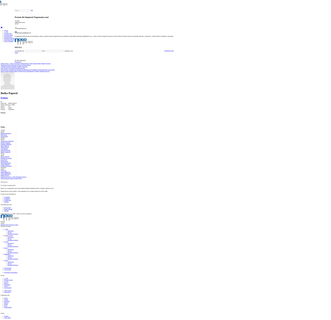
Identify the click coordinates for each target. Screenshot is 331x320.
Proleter (4, 98)
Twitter (16, 225)
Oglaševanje (7, 200)
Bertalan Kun (4, 161)
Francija (48, 63)
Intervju (16, 71)
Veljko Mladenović (6, 174)
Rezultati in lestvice (9, 38)
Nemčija (43, 63)
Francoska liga (43, 70)
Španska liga (20, 70)
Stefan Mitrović (5, 146)
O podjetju (7, 197)
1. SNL (6, 32)
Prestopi (6, 316)
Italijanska (14, 66)
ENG (326, 3)
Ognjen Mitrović (5, 164)
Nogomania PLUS (9, 40)
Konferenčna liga (20, 68)
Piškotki (6, 211)
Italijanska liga (28, 70)
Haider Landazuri (5, 142)
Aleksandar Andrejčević (7, 141)
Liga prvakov (16, 63)
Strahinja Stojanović (6, 166)
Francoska (24, 66)
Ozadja (6, 71)
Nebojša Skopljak (5, 150)
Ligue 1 (6, 260)
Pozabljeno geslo (169, 51)
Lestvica (19, 65)
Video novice (7, 290)
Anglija (31, 63)
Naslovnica (4, 65)
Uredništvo (7, 198)
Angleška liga (12, 70)
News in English (8, 41)
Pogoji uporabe (8, 209)
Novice (6, 30)
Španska (8, 66)
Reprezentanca (8, 36)
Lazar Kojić (4, 160)
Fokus (2, 71)
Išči (32, 10)
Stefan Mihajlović (5, 172)
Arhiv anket (7, 318)
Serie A (6, 248)
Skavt (24, 71)
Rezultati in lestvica (13, 234)
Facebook (11, 225)
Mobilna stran (4, 225)
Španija (35, 63)
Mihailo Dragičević (6, 133)
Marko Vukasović (5, 152)
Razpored (14, 65)
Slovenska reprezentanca (11, 272)
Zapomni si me (69, 51)
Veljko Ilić (3, 170)
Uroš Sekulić (4, 149)
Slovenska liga (5, 70)
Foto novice (7, 292)
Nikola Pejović (5, 147)
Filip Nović (4, 135)
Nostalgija (42, 71)
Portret (21, 71)
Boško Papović (5, 175)
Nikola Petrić (4, 136)
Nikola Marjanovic (6, 163)
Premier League (8, 235)
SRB (323, 3)
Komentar (11, 71)
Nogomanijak (30, 71)
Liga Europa (11, 68)
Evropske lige (8, 33)
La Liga (6, 241)
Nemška (19, 66)
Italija (39, 63)
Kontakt (6, 202)
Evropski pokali (8, 35)
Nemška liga (35, 70)
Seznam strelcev (26, 65)
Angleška (3, 66)
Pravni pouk (7, 207)
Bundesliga (7, 254)
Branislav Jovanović (6, 158)
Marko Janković (5, 156)
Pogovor (47, 71)
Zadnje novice (4, 63)
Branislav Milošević (6, 144)
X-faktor (36, 71)
